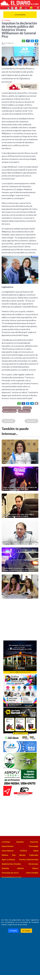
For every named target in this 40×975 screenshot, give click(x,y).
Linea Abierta (7, 851)
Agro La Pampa (8, 859)
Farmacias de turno (10, 873)
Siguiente (31, 421)
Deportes (34, 842)
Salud (35, 851)
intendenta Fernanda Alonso (12, 408)
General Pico (27, 408)
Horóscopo (33, 864)
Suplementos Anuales (11, 864)
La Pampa (6, 842)
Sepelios (20, 842)
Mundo (22, 855)
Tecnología (33, 846)
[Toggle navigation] (38, 7)
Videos (35, 868)
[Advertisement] (20, 620)
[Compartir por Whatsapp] (23, 41)
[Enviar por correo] (36, 44)
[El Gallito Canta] (8, 8)
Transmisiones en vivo (11, 877)
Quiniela (5, 868)
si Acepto (13, 930)
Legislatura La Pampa (9, 411)
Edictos (5, 855)
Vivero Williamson (24, 411)
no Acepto (26, 930)
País (14, 855)
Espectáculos (7, 846)
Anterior (8, 421)
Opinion (20, 868)
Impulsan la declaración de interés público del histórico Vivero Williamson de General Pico (19, 29)
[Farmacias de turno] (16, 8)
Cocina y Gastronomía (28, 859)
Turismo (23, 851)
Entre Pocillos (32, 873)
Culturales (33, 855)
